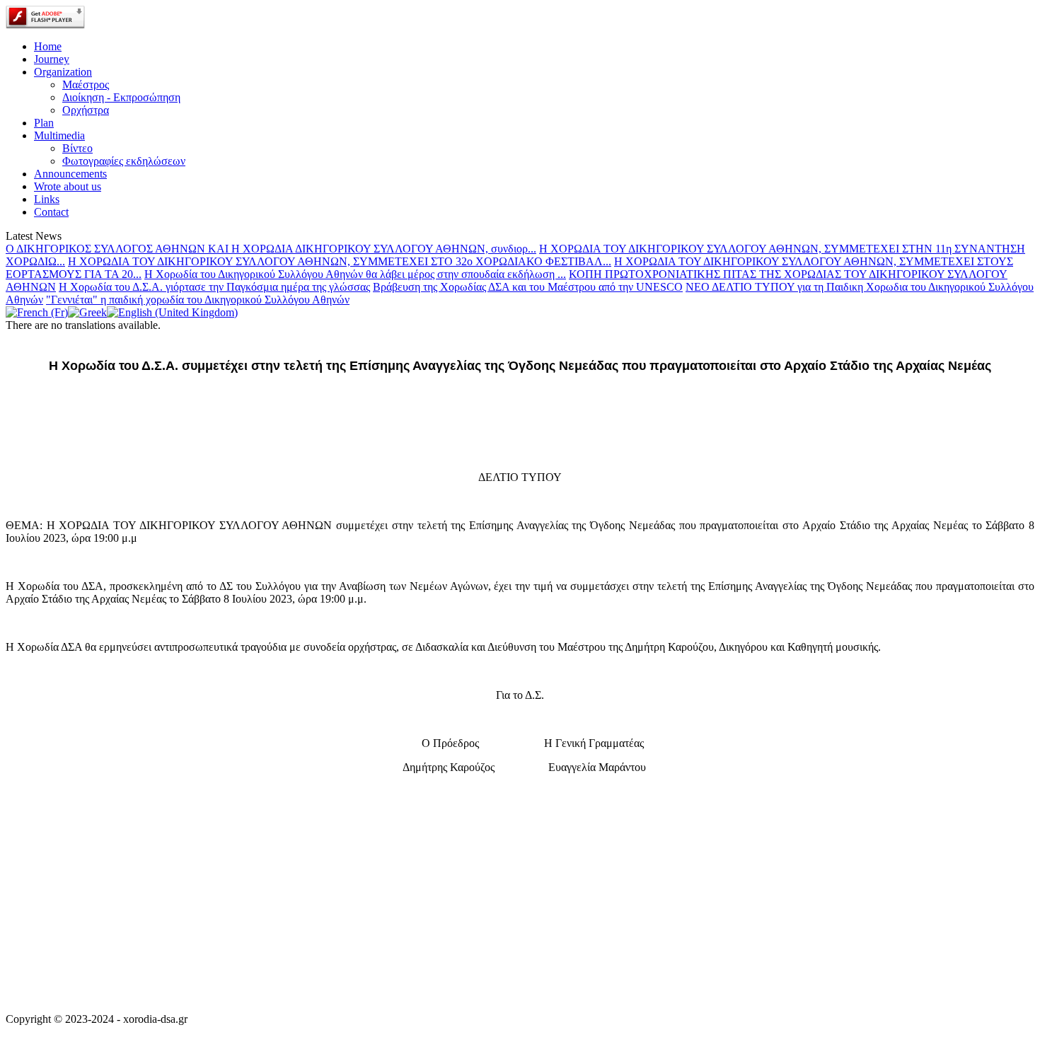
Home (48, 46)
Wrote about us (67, 186)
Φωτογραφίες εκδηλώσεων (123, 161)
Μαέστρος (85, 85)
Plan (44, 123)
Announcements (70, 174)
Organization (63, 72)
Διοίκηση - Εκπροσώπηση (121, 97)
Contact (51, 212)
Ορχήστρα (85, 110)
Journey (51, 59)
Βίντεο (77, 148)
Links (46, 199)
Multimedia (59, 135)
